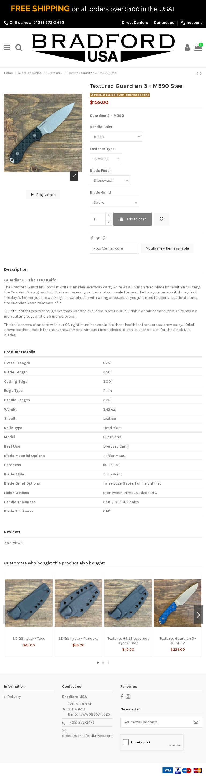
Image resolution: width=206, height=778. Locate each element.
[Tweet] (98, 238)
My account (191, 22)
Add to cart (136, 219)
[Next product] (201, 73)
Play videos (45, 194)
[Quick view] (32, 632)
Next (198, 614)
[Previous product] (198, 73)
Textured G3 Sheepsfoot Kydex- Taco (128, 640)
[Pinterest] (104, 238)
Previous (7, 614)
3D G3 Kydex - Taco (29, 638)
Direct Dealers (135, 22)
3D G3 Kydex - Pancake (78, 638)
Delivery (14, 696)
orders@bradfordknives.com (87, 736)
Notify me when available (167, 248)
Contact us (164, 22)
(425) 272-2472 (81, 722)
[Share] (92, 238)
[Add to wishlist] (161, 219)
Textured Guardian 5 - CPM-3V (178, 640)
